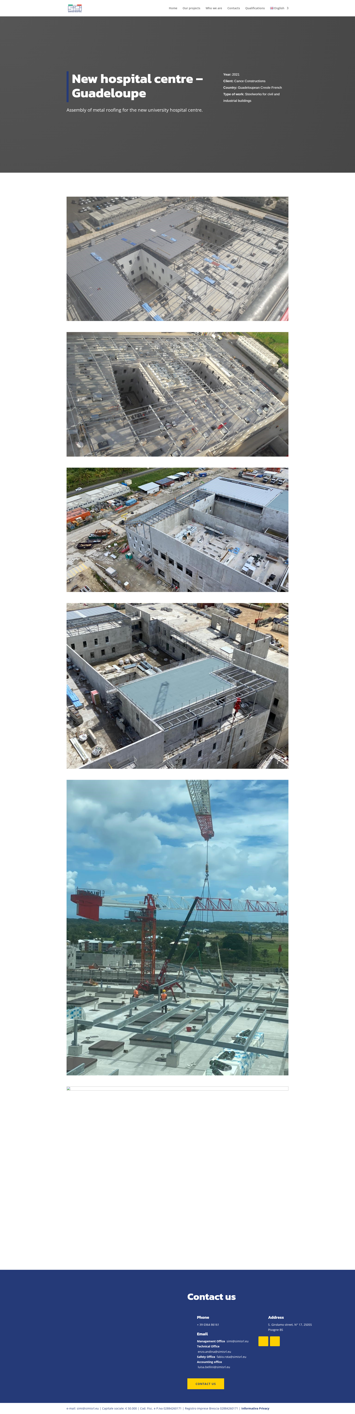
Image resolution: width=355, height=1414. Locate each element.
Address (276, 1317)
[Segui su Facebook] (263, 1341)
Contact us (206, 1384)
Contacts (233, 8)
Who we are (214, 8)
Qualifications (255, 8)
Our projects (191, 8)
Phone (203, 1317)
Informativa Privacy (255, 1408)
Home (173, 8)
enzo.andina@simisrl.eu (214, 1352)
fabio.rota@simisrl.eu (231, 1357)
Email (202, 1334)
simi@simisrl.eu (238, 1341)
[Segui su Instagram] (275, 1341)
